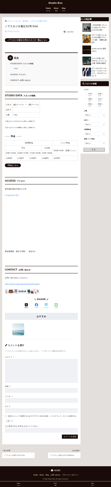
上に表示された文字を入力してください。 (22, 426)
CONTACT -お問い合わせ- (20, 80)
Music (56, 9)
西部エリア (100, 105)
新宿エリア (100, 95)
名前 (8, 386)
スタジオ (17, 21)
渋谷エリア (90, 95)
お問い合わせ (55, 475)
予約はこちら (12, 165)
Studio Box (55, 3)
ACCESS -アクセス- (18, 74)
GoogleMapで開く (12, 195)
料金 (16, 68)
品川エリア (100, 100)
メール (9, 396)
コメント (10, 357)
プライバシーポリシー (70, 475)
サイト (8, 406)
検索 (94, 149)
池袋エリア (90, 100)
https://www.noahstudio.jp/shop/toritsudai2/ (22, 284)
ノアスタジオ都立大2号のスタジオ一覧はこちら (27, 40)
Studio (48, 9)
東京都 (25, 21)
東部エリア (90, 105)
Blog (63, 9)
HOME (56, 470)
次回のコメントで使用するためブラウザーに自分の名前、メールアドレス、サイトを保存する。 (43, 416)
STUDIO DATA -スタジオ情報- (22, 64)
